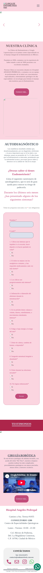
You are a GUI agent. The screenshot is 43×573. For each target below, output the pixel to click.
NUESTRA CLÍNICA (21, 46)
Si (12, 253)
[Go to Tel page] (10, 562)
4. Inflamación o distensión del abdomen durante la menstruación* (20, 296)
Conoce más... (21, 92)
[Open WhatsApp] (37, 566)
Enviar (21, 396)
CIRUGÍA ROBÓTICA (22, 455)
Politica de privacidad (30, 568)
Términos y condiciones (12, 568)
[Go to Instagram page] (24, 562)
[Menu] (38, 6)
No (12, 256)
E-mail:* (13, 231)
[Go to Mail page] (18, 562)
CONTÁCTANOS (21, 551)
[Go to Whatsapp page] (32, 562)
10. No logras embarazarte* (19, 384)
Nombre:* (13, 220)
